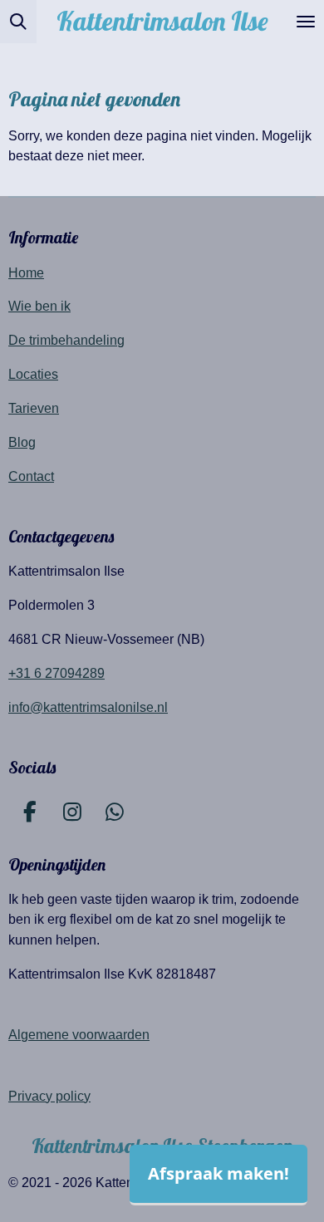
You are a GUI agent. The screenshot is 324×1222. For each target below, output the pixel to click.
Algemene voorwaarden (79, 1034)
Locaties (33, 373)
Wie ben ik (39, 305)
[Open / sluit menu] (305, 21)
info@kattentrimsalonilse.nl (88, 706)
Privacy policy (49, 1095)
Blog (22, 441)
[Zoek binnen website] (18, 21)
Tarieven (33, 407)
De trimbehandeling (66, 339)
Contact (31, 476)
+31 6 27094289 (56, 672)
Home (26, 272)
